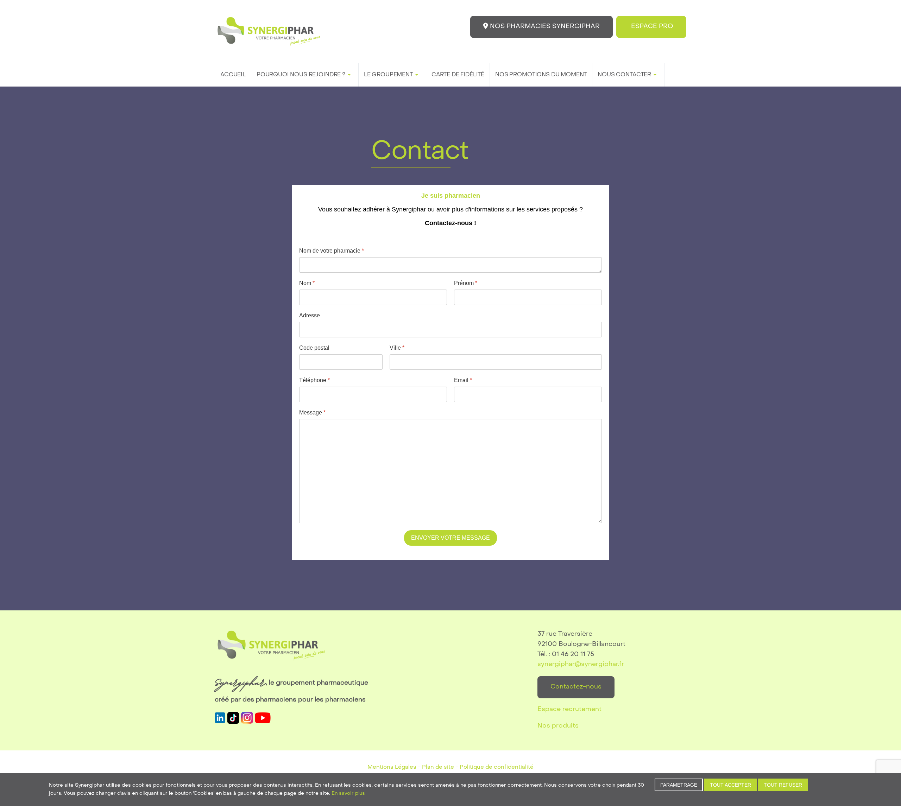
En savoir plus (348, 793)
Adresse (309, 315)
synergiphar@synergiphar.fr (580, 664)
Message (312, 412)
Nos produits (558, 726)
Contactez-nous (575, 687)
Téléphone (314, 380)
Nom (307, 283)
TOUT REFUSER (783, 785)
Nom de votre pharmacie (331, 251)
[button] (305, 75)
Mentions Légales (391, 767)
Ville (397, 348)
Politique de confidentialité (497, 767)
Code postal (314, 348)
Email (463, 380)
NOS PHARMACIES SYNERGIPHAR (544, 27)
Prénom (465, 283)
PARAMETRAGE (678, 785)
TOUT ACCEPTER (730, 785)
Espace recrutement (569, 709)
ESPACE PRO (651, 27)
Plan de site (438, 767)
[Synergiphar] (269, 31)
